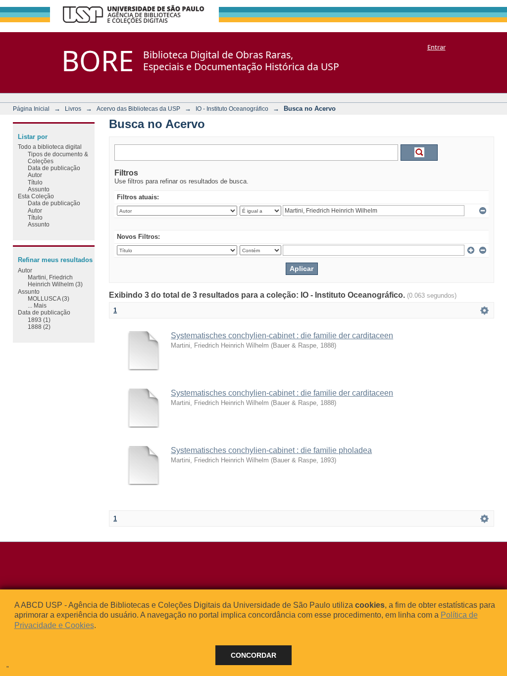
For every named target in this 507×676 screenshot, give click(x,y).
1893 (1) (39, 319)
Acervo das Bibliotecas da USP (138, 108)
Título (35, 182)
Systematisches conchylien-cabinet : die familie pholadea (271, 450)
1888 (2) (39, 326)
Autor (35, 175)
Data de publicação (54, 168)
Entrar (436, 47)
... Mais (37, 305)
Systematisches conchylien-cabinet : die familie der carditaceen (282, 335)
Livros (73, 108)
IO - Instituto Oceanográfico (232, 108)
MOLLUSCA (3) (48, 298)
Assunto (39, 189)
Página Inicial (31, 108)
